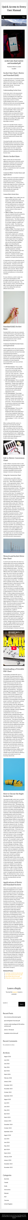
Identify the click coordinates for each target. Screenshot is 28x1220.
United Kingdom (8, 1204)
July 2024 (6, 1138)
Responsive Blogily (16, 1216)
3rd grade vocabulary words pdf (13, 978)
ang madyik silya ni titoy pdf (12, 976)
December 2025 (8, 1085)
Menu (23, 17)
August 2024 (7, 1135)
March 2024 (7, 1153)
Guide (5, 1186)
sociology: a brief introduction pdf (14, 973)
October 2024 (8, 1128)
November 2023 (8, 1167)
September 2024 (8, 1131)
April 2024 (7, 1149)
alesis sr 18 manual (9, 1029)
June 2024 (6, 1142)
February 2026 (8, 1078)
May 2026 (6, 1067)
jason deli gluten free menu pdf (12, 1020)
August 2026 (7, 1056)
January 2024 (7, 1160)
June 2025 (6, 1106)
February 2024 (8, 1156)
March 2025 (7, 1117)
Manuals (6, 1193)
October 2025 (8, 1092)
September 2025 (8, 1096)
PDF (5, 1196)
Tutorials (6, 1200)
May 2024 (6, 1146)
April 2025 (7, 1113)
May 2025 (6, 1110)
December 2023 (8, 1163)
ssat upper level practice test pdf (13, 974)
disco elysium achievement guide (12, 1017)
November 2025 (8, 1088)
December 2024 (8, 1124)
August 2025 (7, 1099)
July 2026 (6, 1060)
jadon (14, 68)
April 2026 (7, 1070)
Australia (6, 1179)
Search (5, 1003)
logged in (15, 992)
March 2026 (7, 1074)
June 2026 (6, 1063)
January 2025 (7, 1121)
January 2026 (7, 1081)
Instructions (7, 1189)
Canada (6, 1182)
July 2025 (6, 1103)
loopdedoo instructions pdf (11, 1033)
